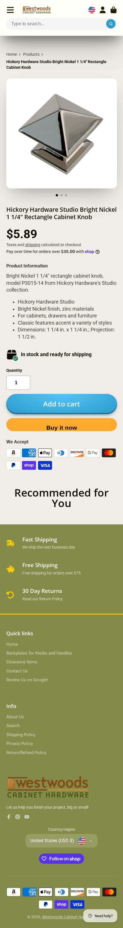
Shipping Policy (20, 734)
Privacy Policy (19, 743)
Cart (113, 10)
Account (102, 10)
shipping (32, 244)
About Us (15, 716)
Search (12, 725)
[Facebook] (8, 816)
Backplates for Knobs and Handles (39, 653)
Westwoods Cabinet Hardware (69, 917)
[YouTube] (26, 816)
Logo (36, 10)
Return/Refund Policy (26, 752)
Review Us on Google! (27, 679)
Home (11, 54)
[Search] (111, 24)
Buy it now (61, 427)
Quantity (14, 370)
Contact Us (17, 671)
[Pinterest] (17, 816)
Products (31, 54)
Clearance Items (21, 662)
